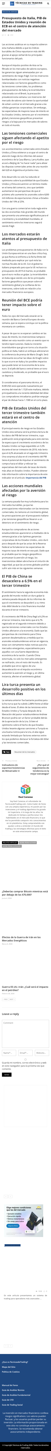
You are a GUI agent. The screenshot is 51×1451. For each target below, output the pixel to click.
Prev (6, 999)
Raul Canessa (25, 796)
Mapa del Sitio (8, 1367)
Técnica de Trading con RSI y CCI (31, 1338)
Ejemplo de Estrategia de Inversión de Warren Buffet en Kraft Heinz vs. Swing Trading (32, 1150)
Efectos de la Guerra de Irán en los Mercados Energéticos (21, 939)
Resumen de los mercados (25, 752)
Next (11, 999)
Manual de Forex (10, 1385)
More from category (12, 846)
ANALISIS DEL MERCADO (10, 12)
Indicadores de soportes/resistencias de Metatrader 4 (13, 767)
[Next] (10, 1196)
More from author (28, 843)
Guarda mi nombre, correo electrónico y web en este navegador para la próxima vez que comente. (24, 1065)
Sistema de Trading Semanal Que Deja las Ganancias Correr (32, 1186)
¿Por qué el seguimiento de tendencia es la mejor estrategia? (39, 769)
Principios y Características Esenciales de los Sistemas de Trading (31, 1307)
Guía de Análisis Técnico (13, 1390)
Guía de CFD (8, 1400)
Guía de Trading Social (12, 1404)
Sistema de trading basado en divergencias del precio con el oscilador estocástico (20, 1284)
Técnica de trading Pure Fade (17, 1315)
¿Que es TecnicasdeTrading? (15, 1362)
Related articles (10, 843)
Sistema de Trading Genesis (30, 1321)
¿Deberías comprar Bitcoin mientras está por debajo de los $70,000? (25, 893)
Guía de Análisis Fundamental (16, 1395)
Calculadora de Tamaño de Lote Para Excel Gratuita (30, 1174)
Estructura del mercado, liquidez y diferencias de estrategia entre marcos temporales (29, 1138)
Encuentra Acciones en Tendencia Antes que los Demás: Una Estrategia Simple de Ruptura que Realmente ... (32, 1163)
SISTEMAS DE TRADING (12, 1245)
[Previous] (6, 1196)
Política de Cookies (11, 1371)
